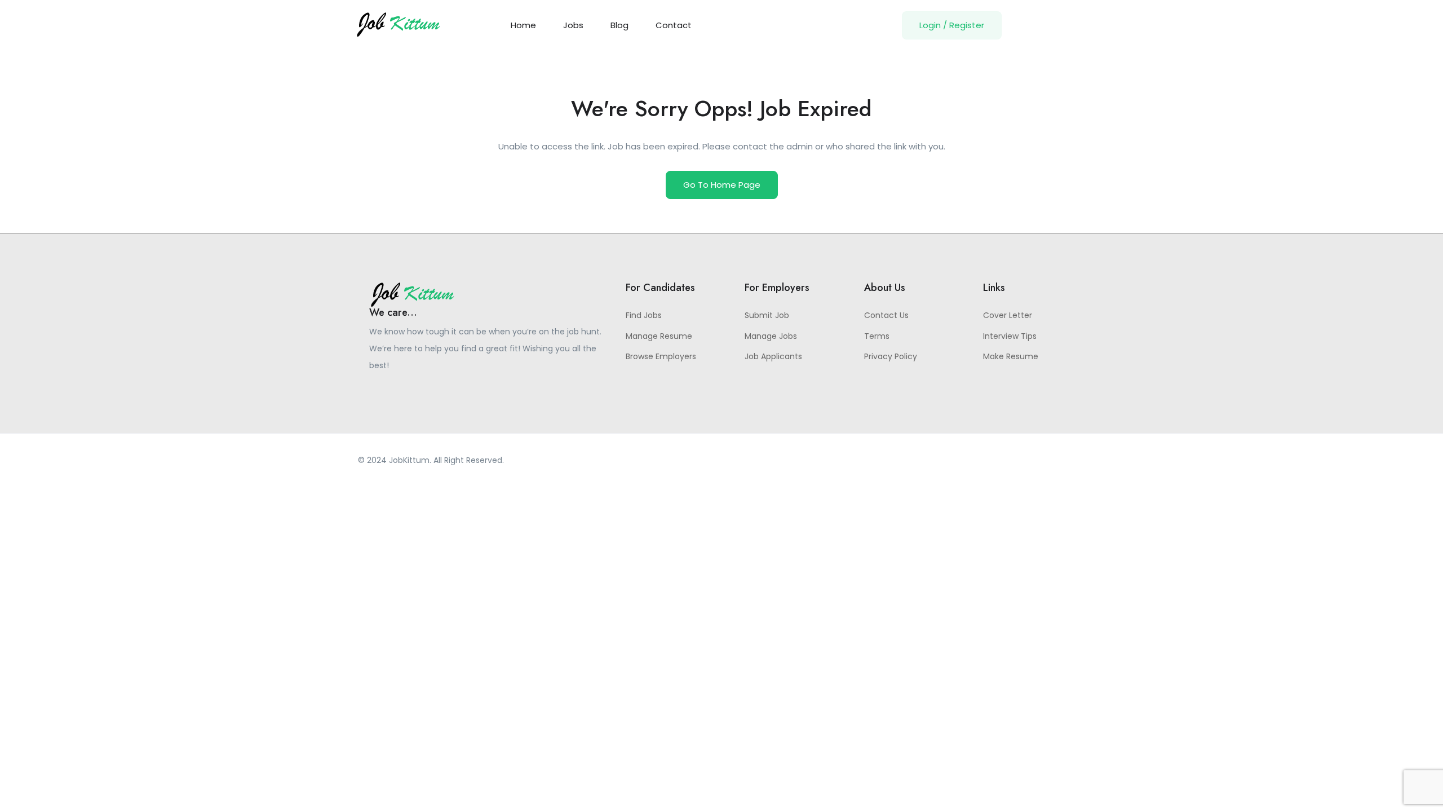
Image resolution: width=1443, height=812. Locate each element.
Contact (674, 25)
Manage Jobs (771, 336)
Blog (619, 25)
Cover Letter (1007, 315)
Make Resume (1010, 356)
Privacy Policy (890, 356)
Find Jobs (644, 315)
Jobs (573, 25)
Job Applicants (773, 356)
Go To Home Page (721, 185)
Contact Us (886, 315)
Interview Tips (1010, 336)
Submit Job (767, 315)
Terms (876, 336)
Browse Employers (661, 356)
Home (523, 25)
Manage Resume (659, 336)
